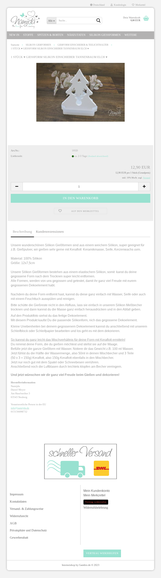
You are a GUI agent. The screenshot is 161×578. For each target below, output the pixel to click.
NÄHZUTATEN (76, 34)
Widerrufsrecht (19, 516)
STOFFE (28, 34)
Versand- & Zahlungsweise (26, 508)
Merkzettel (139, 5)
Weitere (130, 34)
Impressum (16, 494)
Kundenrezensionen (50, 231)
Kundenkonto (100, 490)
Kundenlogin (119, 5)
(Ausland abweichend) (98, 156)
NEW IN (14, 34)
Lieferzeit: (16, 156)
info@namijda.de (20, 407)
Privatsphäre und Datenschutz (28, 530)
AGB (13, 523)
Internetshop (68, 565)
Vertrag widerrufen (102, 553)
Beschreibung (22, 231)
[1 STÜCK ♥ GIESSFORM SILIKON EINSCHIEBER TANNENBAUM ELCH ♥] (80, 91)
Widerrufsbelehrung (95, 507)
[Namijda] (25, 19)
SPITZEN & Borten (50, 34)
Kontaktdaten (18, 501)
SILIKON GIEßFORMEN (105, 34)
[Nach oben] (150, 573)
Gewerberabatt (19, 537)
